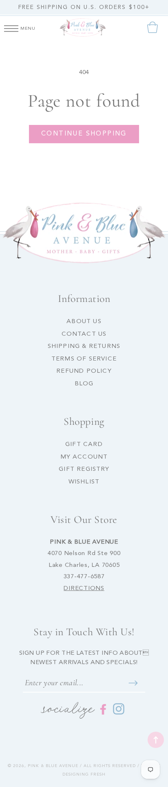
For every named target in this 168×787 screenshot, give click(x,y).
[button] (11, 27)
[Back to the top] (156, 740)
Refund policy (84, 371)
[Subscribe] (133, 683)
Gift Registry (84, 469)
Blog (84, 384)
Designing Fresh (84, 774)
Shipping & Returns (84, 346)
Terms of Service (84, 359)
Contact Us (84, 334)
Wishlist (84, 482)
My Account (84, 457)
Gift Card (84, 445)
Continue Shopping (84, 134)
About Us (84, 322)
